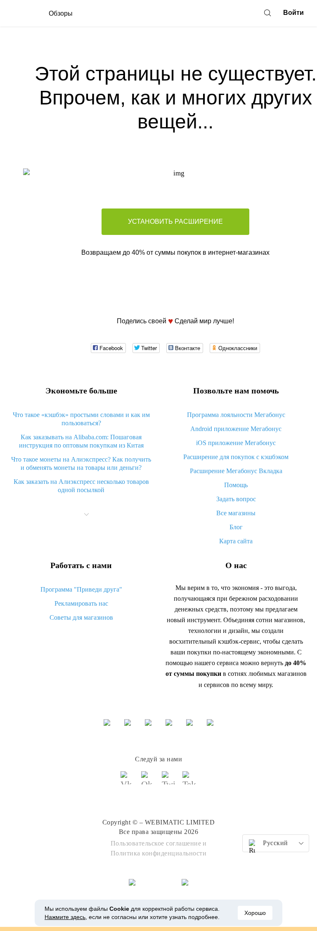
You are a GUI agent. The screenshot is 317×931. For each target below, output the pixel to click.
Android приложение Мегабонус (236, 428)
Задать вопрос (236, 498)
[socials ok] (148, 781)
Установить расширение (175, 221)
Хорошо (255, 913)
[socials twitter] (168, 781)
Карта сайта (236, 541)
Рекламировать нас (81, 603)
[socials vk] (127, 781)
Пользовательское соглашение (156, 843)
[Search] (267, 12)
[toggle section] (86, 514)
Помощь (236, 484)
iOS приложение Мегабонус (236, 442)
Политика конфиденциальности (159, 853)
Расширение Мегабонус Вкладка (236, 470)
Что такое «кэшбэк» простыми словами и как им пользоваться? (81, 418)
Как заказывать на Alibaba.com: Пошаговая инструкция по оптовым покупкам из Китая (81, 441)
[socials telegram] (189, 781)
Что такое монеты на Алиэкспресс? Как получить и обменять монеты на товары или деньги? (81, 463)
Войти (293, 12)
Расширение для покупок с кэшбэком (236, 456)
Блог (236, 527)
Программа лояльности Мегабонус (236, 414)
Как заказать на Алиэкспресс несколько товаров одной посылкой (81, 485)
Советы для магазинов (81, 617)
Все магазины (235, 512)
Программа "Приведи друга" (81, 589)
